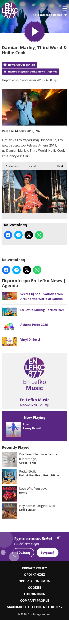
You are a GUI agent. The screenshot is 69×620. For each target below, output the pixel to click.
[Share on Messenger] (18, 235)
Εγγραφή (47, 553)
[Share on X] (29, 235)
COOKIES (34, 587)
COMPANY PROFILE (34, 600)
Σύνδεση (23, 553)
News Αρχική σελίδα (21, 64)
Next (58, 166)
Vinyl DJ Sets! (30, 339)
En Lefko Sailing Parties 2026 (42, 310)
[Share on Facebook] (8, 235)
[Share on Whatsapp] (39, 235)
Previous (10, 166)
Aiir (49, 614)
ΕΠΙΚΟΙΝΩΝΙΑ (34, 594)
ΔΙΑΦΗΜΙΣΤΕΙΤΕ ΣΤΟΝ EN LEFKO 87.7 (34, 607)
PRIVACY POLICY (34, 568)
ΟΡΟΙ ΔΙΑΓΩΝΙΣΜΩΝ (34, 581)
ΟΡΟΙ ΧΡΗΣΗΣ (34, 574)
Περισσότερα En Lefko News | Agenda (33, 71)
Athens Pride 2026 (34, 325)
